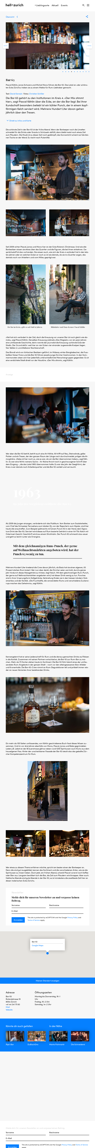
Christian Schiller (36, 93)
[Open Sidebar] (88, 5)
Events (64, 5)
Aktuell (55, 5)
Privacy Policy (72, 917)
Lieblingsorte (42, 5)
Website (9, 1009)
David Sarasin (16, 93)
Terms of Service (34, 920)
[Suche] (83, 5)
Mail (8, 1007)
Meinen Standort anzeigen (47, 980)
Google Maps (37, 945)
